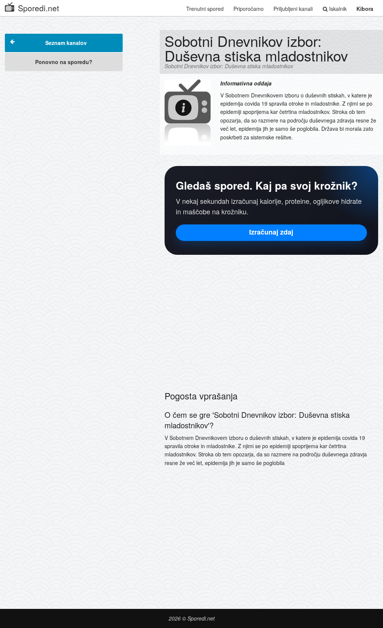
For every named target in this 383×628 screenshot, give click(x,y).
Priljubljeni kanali (293, 8)
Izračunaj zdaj (271, 232)
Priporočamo (248, 8)
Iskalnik (337, 8)
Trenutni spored (205, 8)
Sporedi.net (38, 7)
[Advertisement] (64, 122)
